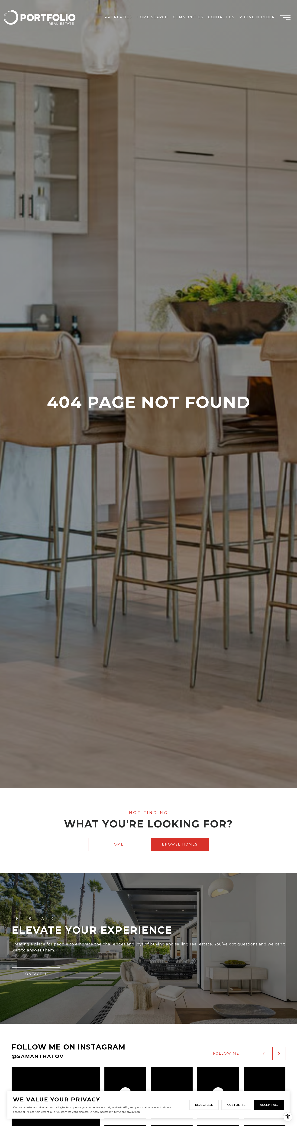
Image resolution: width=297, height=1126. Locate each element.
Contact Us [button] (36, 974)
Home (117, 844)
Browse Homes (180, 844)
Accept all (269, 1105)
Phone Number (257, 17)
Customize (236, 1105)
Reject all (204, 1105)
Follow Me (226, 1053)
